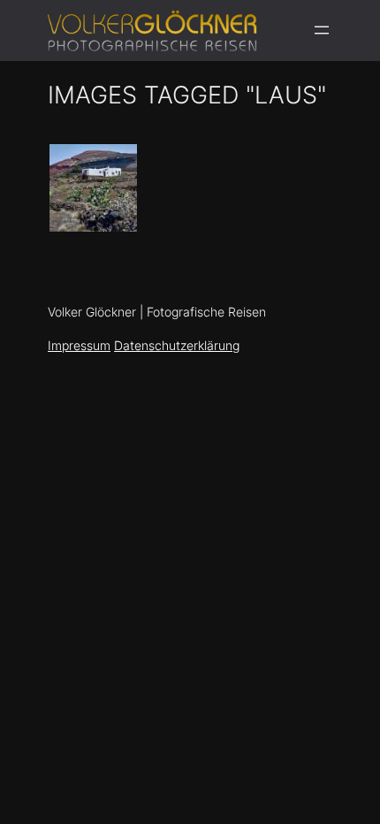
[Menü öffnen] (321, 30)
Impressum (79, 345)
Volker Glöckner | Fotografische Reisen (157, 312)
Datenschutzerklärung (176, 345)
